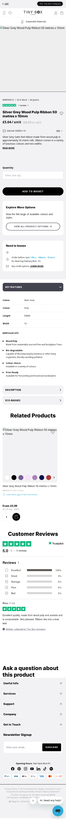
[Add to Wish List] (61, 113)
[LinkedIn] (38, 769)
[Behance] (51, 769)
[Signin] (56, 13)
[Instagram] (25, 769)
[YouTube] (32, 769)
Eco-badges (12, 400)
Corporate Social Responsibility (20, 791)
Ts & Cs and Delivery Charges (31, 789)
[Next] (54, 477)
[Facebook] (12, 769)
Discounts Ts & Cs (53, 789)
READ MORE (9, 148)
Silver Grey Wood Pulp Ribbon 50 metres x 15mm (30, 486)
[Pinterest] (19, 769)
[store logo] (33, 13)
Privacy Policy (11, 789)
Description (13, 389)
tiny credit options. (27, 266)
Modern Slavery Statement (47, 791)
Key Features (13, 287)
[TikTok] (45, 769)
